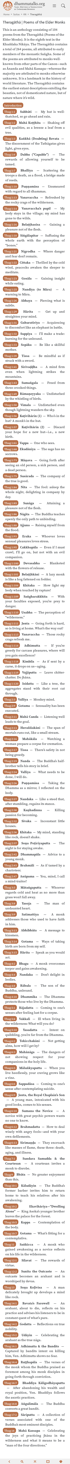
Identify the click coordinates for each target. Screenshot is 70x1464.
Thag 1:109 (11, 597)
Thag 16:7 (10, 1383)
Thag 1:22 (10, 263)
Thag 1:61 (10, 443)
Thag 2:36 (10, 832)
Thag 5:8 (9, 1019)
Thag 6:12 (10, 1127)
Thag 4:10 (10, 997)
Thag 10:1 (10, 1186)
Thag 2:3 (9, 700)
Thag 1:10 (10, 186)
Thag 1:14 (10, 208)
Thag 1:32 (10, 334)
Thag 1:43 (10, 383)
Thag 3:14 (10, 941)
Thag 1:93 (10, 536)
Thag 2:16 (10, 739)
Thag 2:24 (10, 772)
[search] (22, 1461)
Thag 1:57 (10, 427)
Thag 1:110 (11, 612)
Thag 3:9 (9, 914)
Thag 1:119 (11, 672)
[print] (60, 1461)
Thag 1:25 (10, 289)
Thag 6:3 (9, 1052)
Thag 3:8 (9, 903)
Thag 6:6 (9, 1084)
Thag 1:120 (11, 684)
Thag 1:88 (10, 525)
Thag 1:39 (10, 356)
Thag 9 (8, 1174)
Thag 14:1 (10, 1303)
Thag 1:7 (9, 170)
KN (24, 14)
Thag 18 (9, 1431)
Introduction (13, 105)
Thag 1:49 (10, 394)
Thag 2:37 (10, 843)
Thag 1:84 (10, 487)
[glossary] (47, 1461)
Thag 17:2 (10, 1415)
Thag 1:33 (10, 345)
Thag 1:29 (10, 312)
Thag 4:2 (9, 964)
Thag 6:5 (9, 1068)
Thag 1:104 (11, 585)
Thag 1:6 (9, 155)
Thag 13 (9, 1287)
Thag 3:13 (10, 930)
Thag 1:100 (11, 563)
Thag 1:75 (10, 476)
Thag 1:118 (11, 661)
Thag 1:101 (11, 574)
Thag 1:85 (10, 503)
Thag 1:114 (11, 646)
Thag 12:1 (10, 1260)
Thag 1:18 (10, 236)
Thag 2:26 (10, 783)
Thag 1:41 (10, 367)
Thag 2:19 (10, 761)
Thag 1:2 (9, 123)
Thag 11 (9, 1244)
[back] (9, 1461)
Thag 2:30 (10, 810)
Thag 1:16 (10, 225)
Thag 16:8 (10, 1404)
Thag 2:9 (9, 706)
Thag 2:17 (10, 750)
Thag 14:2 (10, 1324)
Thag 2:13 (10, 728)
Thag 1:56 (10, 416)
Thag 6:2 (9, 1041)
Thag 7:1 (9, 1159)
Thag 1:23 (10, 278)
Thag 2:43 (10, 865)
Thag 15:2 (10, 1335)
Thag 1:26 (10, 301)
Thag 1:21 (10, 251)
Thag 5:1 (9, 1008)
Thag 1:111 (11, 623)
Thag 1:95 (10, 547)
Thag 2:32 (10, 821)
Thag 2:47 (10, 876)
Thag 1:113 (11, 634)
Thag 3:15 (10, 952)
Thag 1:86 (10, 514)
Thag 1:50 (10, 405)
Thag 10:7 (10, 1233)
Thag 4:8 (9, 986)
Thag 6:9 (9, 1095)
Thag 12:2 (10, 1271)
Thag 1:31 (10, 323)
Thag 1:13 (10, 197)
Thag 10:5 (10, 1222)
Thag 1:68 (10, 449)
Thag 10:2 (10, 1206)
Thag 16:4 (10, 1362)
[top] (35, 1461)
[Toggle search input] (63, 6)
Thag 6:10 (10, 1111)
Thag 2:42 (10, 854)
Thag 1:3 (9, 139)
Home (6, 14)
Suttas (16, 14)
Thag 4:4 (9, 975)
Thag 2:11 (10, 717)
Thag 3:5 (9, 888)
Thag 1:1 (9, 112)
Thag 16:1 (10, 1346)
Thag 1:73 (10, 460)
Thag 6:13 (10, 1143)
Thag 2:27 (10, 799)
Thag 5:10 (10, 1030)
